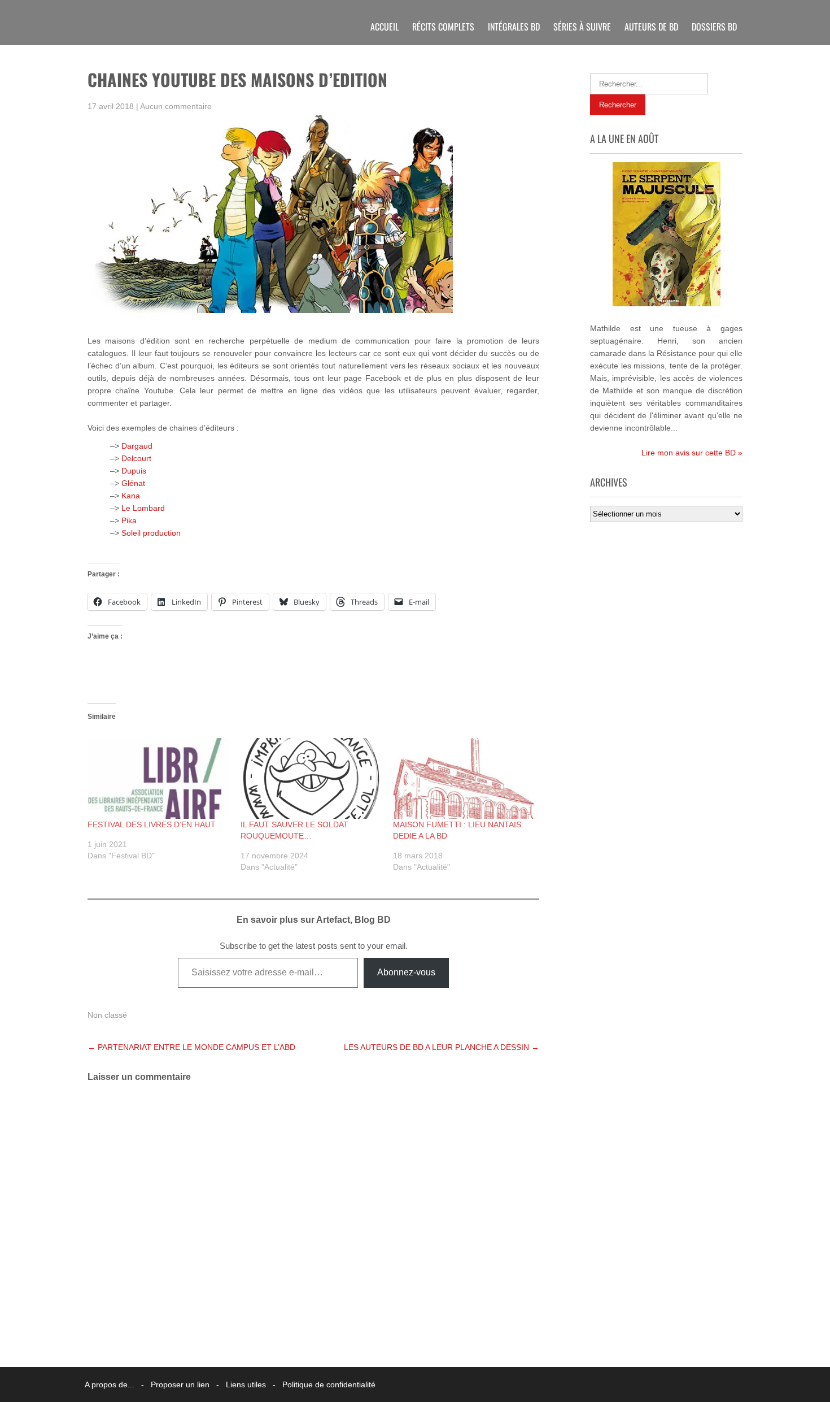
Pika (129, 520)
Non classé (107, 1014)
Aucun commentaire (176, 106)
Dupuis (133, 470)
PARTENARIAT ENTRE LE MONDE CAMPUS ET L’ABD (191, 1047)
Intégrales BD (514, 26)
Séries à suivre (582, 26)
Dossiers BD (714, 26)
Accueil (384, 26)
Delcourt (136, 458)
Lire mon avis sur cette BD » (691, 452)
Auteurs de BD (651, 26)
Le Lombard (143, 508)
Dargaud (136, 445)
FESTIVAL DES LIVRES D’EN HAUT (152, 824)
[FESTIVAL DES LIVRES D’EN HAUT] (158, 778)
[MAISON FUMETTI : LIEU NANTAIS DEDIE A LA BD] (464, 778)
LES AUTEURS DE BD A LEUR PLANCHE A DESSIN (441, 1047)
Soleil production (151, 532)
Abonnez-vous (406, 972)
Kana (130, 495)
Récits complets (443, 26)
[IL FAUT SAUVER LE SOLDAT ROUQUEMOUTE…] (311, 778)
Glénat (133, 483)
